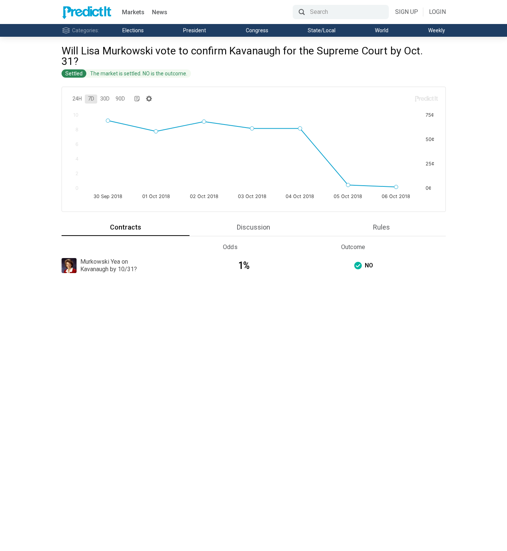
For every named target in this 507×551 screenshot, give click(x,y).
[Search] (341, 12)
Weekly (436, 30)
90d (120, 99)
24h (77, 99)
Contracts (125, 227)
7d (91, 99)
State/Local (321, 30)
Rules (381, 227)
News (159, 12)
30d (105, 99)
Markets (133, 12)
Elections (133, 30)
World (381, 30)
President (194, 30)
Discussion (253, 227)
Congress (257, 30)
